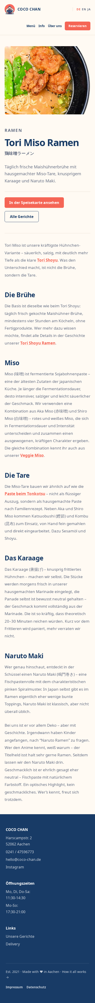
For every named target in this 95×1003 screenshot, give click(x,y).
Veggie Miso (32, 455)
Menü (31, 26)
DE (78, 9)
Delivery (13, 943)
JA (88, 9)
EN (84, 9)
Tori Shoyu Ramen (37, 343)
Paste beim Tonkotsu (25, 493)
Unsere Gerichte (20, 936)
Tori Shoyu (47, 260)
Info (42, 26)
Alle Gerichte (21, 216)
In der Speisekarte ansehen (34, 202)
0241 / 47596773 (20, 851)
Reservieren (77, 26)
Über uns (55, 26)
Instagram (15, 867)
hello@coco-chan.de (23, 859)
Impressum (14, 987)
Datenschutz (36, 987)
